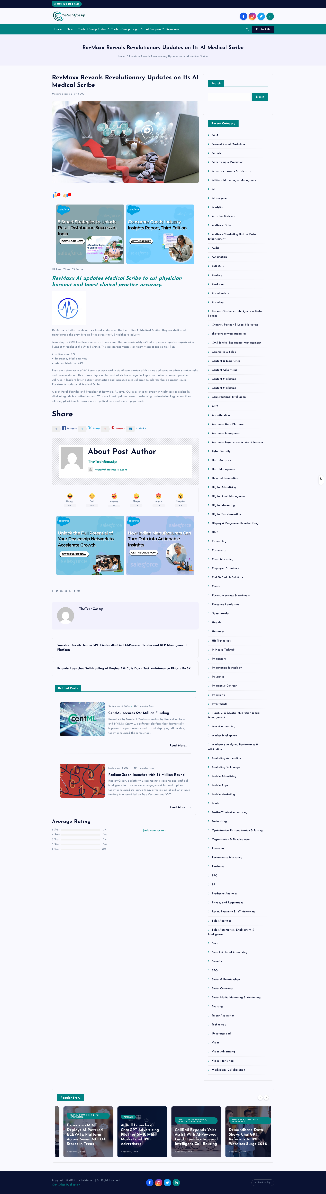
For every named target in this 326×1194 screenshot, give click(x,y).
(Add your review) (154, 830)
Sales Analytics (221, 921)
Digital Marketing (223, 505)
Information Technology (227, 668)
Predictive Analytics (224, 893)
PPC (214, 875)
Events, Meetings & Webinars (231, 595)
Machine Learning (62, 94)
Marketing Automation (226, 758)
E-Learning (219, 541)
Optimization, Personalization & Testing (237, 830)
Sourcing (217, 1006)
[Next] (266, 1097)
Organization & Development (231, 839)
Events (216, 586)
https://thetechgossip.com (111, 469)
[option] (82, 1131)
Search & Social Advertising (229, 952)
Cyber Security (221, 451)
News (70, 29)
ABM (215, 135)
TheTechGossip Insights (126, 29)
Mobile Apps (220, 785)
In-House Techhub (223, 650)
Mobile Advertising (224, 776)
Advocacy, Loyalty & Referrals (231, 171)
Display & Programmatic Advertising (235, 523)
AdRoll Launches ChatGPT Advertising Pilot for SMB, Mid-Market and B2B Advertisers (134, 1134)
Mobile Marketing (223, 794)
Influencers (219, 659)
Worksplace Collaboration (228, 1070)
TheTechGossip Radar (92, 29)
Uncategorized (221, 1033)
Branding (218, 302)
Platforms (218, 866)
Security (217, 961)
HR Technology (221, 641)
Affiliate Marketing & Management (235, 180)
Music (215, 803)
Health (216, 622)
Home (58, 29)
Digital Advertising (224, 487)
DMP (215, 532)
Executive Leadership (226, 604)
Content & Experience (226, 361)
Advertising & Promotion (227, 162)
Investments (219, 704)
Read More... (179, 745)
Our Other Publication (66, 1184)
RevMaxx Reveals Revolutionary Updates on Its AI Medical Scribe (168, 56)
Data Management (224, 469)
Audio (215, 248)
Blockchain (218, 284)
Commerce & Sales (224, 352)
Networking (219, 821)
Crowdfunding (221, 415)
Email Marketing (222, 559)
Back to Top (264, 1182)
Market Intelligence (224, 735)
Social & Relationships (226, 979)
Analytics (217, 207)
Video (216, 1042)
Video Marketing (223, 1061)
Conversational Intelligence (229, 397)
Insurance (218, 676)
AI (213, 189)
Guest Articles (221, 613)
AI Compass (153, 29)
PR (213, 884)
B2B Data (218, 266)
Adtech (216, 153)
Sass (215, 943)
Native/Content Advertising (229, 812)
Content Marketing (224, 379)
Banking (217, 275)
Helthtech (218, 631)
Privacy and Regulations (227, 902)
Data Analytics (221, 460)
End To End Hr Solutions (227, 577)
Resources (172, 29)
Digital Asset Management (229, 496)
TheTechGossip (102, 462)
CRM (215, 406)
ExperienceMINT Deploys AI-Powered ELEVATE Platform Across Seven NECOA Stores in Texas (80, 1134)
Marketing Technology (226, 767)
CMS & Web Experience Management (236, 342)
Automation (219, 257)
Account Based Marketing (228, 144)
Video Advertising (223, 1051)
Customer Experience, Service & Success (237, 442)
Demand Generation (225, 478)
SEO (215, 970)
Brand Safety (220, 293)
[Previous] (260, 1097)
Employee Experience (226, 568)
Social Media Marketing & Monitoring (236, 997)
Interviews (218, 695)
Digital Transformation (226, 514)
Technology (219, 1024)
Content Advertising (225, 370)
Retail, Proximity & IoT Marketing (233, 911)
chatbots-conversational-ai (229, 333)
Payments (218, 848)
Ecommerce (219, 550)
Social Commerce (222, 988)
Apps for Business (223, 216)
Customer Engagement (226, 433)
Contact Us (263, 29)
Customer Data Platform (227, 424)
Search (216, 83)
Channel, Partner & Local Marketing (235, 324)
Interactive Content (224, 685)
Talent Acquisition (223, 1015)
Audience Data (221, 225)
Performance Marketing (227, 857)
